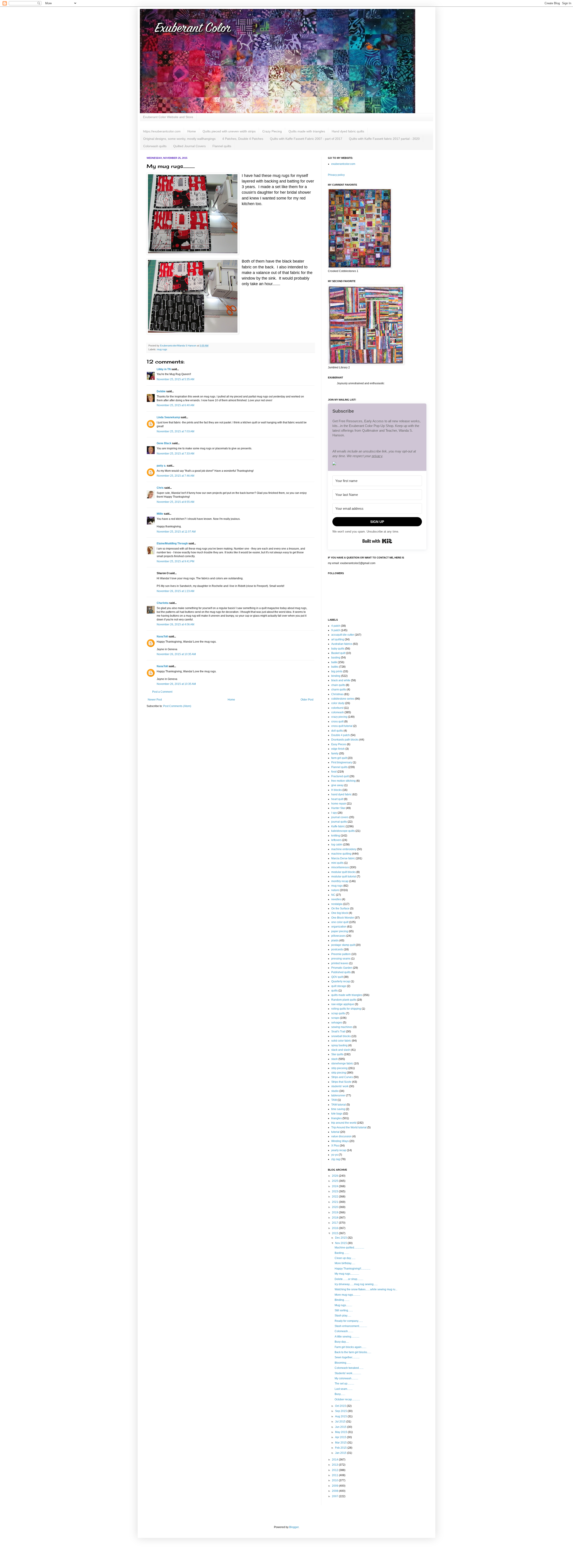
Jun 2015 (341, 1427)
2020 (335, 1207)
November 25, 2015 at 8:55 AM (175, 501)
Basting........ (342, 1253)
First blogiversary (341, 762)
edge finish (338, 748)
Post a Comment (162, 691)
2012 (335, 1470)
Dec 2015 (341, 1237)
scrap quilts (338, 1013)
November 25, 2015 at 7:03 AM (175, 431)
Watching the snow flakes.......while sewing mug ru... (366, 1289)
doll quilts (337, 730)
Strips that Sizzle (341, 1081)
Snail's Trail (338, 1031)
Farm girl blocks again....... (350, 1347)
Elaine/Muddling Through (172, 543)
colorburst (337, 707)
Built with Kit (377, 541)
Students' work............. (348, 1373)
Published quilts (341, 972)
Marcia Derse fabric (343, 858)
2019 (335, 1212)
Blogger (294, 1527)
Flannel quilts (221, 146)
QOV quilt (337, 977)
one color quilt (340, 922)
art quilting (337, 639)
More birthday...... (345, 1263)
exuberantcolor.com (343, 164)
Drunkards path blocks (345, 739)
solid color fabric (341, 1040)
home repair (338, 803)
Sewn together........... (347, 1357)
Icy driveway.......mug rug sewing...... (356, 1284)
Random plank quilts (343, 999)
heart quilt (337, 799)
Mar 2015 (341, 1442)
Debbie (161, 391)
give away (337, 785)
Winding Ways (340, 1141)
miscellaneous (340, 867)
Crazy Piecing (272, 131)
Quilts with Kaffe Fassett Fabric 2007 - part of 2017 (306, 138)
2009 (335, 1485)
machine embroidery (343, 849)
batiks (334, 666)
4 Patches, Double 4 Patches (242, 138)
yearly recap (338, 1150)
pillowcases (338, 935)
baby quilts (337, 648)
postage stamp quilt (343, 945)
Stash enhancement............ (351, 1326)
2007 (335, 1496)
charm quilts (338, 689)
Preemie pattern (341, 954)
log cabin (336, 844)
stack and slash (340, 1049)
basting (335, 657)
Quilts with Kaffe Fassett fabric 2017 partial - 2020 (384, 138)
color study (337, 703)
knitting (335, 835)
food (334, 771)
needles (336, 899)
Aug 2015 (341, 1416)
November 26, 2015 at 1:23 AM (175, 591)
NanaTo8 (162, 636)
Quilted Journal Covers (189, 146)
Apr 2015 (341, 1437)
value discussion (341, 1136)
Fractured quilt (340, 776)
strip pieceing (339, 1068)
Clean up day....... (345, 1258)
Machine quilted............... (349, 1247)
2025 (335, 1180)
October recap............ (347, 1399)
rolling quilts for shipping (346, 1008)
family (334, 753)
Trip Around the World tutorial (349, 1127)
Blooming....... (343, 1362)
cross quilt (337, 721)
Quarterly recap (340, 981)
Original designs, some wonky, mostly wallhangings (179, 138)
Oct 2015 (341, 1405)
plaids (335, 940)
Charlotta (163, 603)
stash (334, 1059)
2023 (335, 1191)
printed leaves (340, 963)
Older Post (307, 699)
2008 (335, 1490)
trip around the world (343, 1122)
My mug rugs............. (347, 1273)
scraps (335, 1017)
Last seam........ (344, 1388)
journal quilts (339, 821)
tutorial (335, 1132)
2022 (335, 1196)
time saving (338, 1109)
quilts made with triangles (346, 995)
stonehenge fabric (342, 1063)
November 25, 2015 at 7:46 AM (175, 475)
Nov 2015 (341, 1243)
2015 (335, 1233)
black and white (340, 680)
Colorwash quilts (155, 146)
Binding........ (342, 1299)
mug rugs (162, 349)
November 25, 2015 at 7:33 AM (175, 453)
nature (335, 890)
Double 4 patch (340, 735)
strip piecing (338, 1072)
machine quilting (341, 853)
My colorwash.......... (346, 1378)
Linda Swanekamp (168, 417)
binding (335, 675)
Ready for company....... (349, 1320)
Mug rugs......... (343, 1305)
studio (335, 1091)
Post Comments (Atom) (177, 706)
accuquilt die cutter (342, 634)
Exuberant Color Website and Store (168, 117)
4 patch (335, 625)
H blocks (336, 790)
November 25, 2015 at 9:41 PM (175, 561)
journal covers (340, 817)
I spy (334, 812)
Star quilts (337, 1054)
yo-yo (334, 1154)
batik (334, 662)
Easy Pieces (338, 744)
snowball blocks (341, 1036)
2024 (335, 1186)
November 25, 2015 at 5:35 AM (175, 379)
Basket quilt (338, 653)
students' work (340, 1086)
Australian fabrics (341, 643)
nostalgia (336, 904)
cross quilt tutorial (342, 726)
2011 (335, 1475)
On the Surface (340, 908)
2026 (335, 1175)
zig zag (335, 1159)
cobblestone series (342, 698)
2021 (335, 1202)
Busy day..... (342, 1341)
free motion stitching (343, 780)
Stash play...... (343, 1315)
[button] (377, 464)
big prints (336, 671)
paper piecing (339, 931)
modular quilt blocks (343, 872)
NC (333, 894)
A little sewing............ (347, 1336)
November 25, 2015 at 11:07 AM (176, 531)
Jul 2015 (340, 1421)
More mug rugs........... (347, 1294)
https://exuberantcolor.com (162, 131)
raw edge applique (342, 1004)
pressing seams (341, 958)
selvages (336, 1022)
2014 (335, 1459)
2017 (335, 1222)
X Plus (335, 1145)
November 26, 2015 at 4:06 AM (175, 624)
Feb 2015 (341, 1447)
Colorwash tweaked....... (349, 1367)
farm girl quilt (339, 758)
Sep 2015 (341, 1411)
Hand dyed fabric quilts (348, 131)
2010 (335, 1480)
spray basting (339, 1045)
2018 (335, 1217)
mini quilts (337, 862)
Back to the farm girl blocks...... (353, 1352)
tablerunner (338, 1095)
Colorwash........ (344, 1331)
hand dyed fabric (341, 794)
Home (191, 131)
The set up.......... (344, 1383)
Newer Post (155, 699)
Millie (160, 513)
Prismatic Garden (341, 967)
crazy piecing (339, 716)
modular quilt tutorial (343, 876)
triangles (336, 1118)
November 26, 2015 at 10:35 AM (176, 654)
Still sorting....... (344, 1310)
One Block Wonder (342, 917)
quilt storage (338, 986)
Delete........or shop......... (349, 1279)
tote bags (336, 1113)
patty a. (161, 465)
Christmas (337, 694)
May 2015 (341, 1432)
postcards (337, 949)
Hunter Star (338, 808)
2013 (335, 1464)
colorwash (337, 712)
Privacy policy (336, 174)
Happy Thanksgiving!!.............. (352, 1268)
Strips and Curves (342, 1077)
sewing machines (342, 1027)
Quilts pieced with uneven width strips (229, 131)
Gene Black (164, 443)
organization (338, 926)
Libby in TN (164, 369)
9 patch (335, 630)
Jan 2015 (341, 1452)
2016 (335, 1228)
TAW (334, 1100)
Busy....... (340, 1394)
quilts (334, 990)
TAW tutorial (338, 1104)
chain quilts (338, 685)
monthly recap (340, 881)
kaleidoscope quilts (343, 830)
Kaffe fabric (338, 826)
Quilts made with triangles (307, 131)
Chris (160, 487)
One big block (339, 913)
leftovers (336, 840)
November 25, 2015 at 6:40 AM (175, 405)
